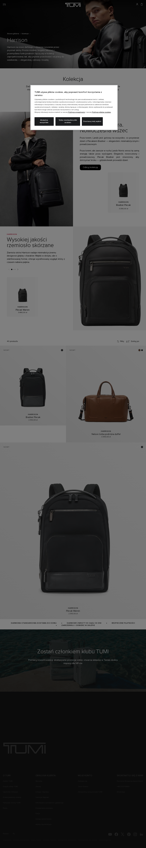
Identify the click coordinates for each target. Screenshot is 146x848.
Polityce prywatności (76, 112)
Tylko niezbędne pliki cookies (68, 121)
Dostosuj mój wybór (92, 121)
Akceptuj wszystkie (44, 121)
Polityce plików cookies (101, 112)
